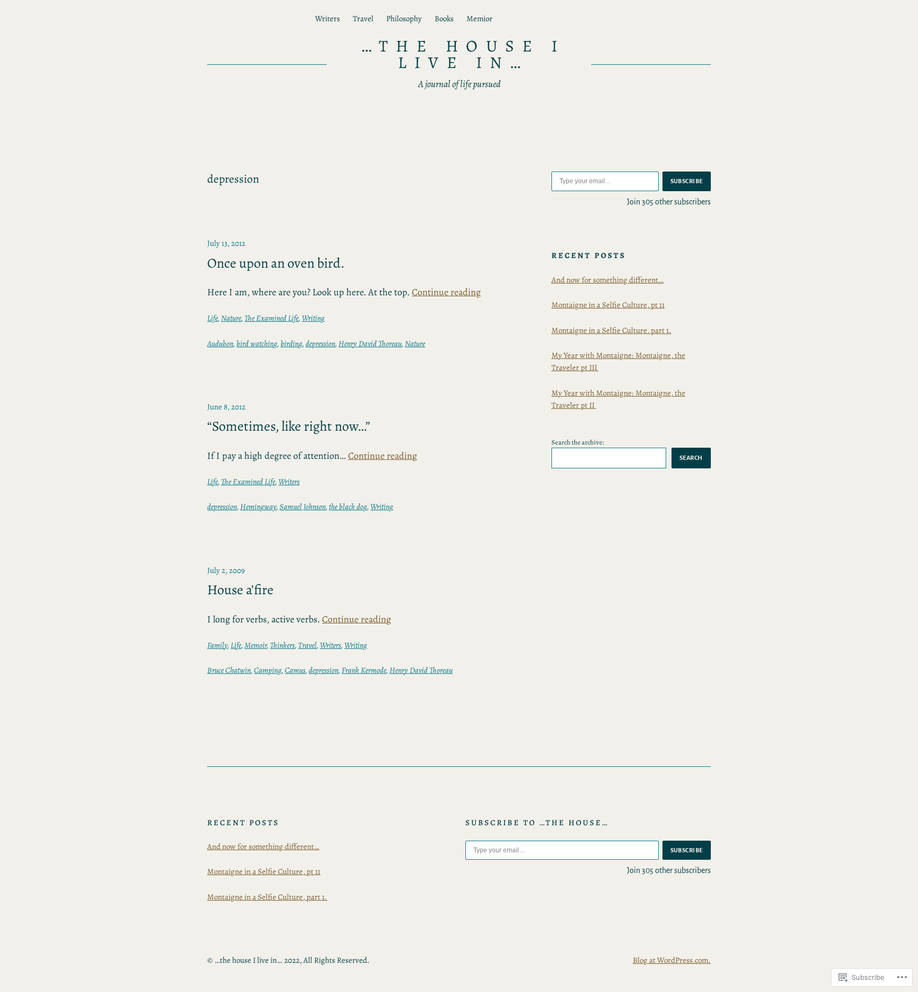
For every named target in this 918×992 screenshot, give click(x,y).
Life (212, 318)
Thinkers (282, 645)
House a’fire (240, 590)
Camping (268, 670)
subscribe (686, 181)
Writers (289, 481)
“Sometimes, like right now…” (288, 426)
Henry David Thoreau (370, 343)
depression (320, 343)
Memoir (255, 645)
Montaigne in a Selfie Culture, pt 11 (608, 305)
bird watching (256, 343)
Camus (295, 670)
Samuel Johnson (302, 506)
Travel (307, 645)
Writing (313, 318)
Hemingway (258, 506)
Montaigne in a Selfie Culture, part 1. (611, 330)
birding (291, 343)
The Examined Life (271, 318)
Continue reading (446, 292)
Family (217, 645)
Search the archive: (577, 442)
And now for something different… (607, 280)
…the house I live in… (463, 54)
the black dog (348, 506)
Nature (231, 318)
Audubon (220, 343)
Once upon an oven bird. (276, 263)
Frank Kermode (364, 670)
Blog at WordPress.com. (672, 960)
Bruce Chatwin (229, 670)
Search (691, 458)
